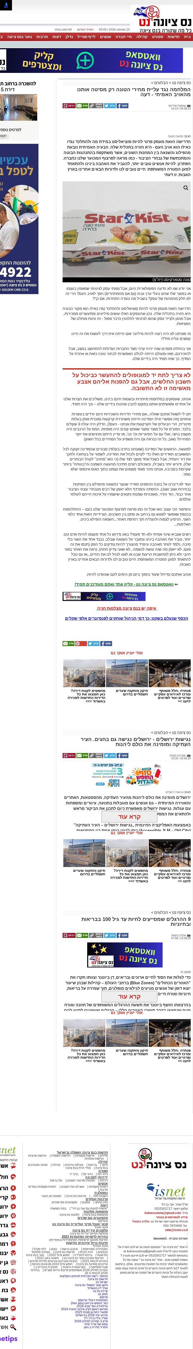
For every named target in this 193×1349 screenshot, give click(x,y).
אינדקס (103, 1221)
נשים (54, 1249)
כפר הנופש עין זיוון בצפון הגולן (89, 1303)
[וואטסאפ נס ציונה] (104, 596)
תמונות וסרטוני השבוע (81, 1180)
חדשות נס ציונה (64, 1252)
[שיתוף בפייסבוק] (122, 107)
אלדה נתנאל (140, 1221)
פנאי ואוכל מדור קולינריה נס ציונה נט (80, 1224)
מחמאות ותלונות (96, 1211)
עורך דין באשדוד (97, 1288)
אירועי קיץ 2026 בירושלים (92, 1315)
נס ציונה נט (181, 83)
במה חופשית (58, 1208)
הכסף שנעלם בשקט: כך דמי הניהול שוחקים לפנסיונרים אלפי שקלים (126, 618)
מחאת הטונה (175, 136)
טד (181, 971)
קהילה (142, 37)
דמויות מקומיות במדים (42, 1186)
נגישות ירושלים (174, 792)
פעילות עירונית (74, 1165)
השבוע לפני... (99, 1196)
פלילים (104, 1155)
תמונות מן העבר (51, 1196)
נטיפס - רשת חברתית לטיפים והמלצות (84, 1276)
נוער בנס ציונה (19, 37)
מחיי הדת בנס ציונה (78, 1168)
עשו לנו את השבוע (72, 1186)
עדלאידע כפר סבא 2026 (92, 1306)
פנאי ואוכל (101, 1227)
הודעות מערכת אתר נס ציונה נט (83, 1258)
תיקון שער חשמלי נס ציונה (91, 1285)
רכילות (104, 1180)
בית (187, 37)
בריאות (92, 1165)
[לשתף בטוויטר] (109, 107)
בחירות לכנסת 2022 (94, 1261)
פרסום (103, 1297)
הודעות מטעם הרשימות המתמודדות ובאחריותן (78, 1240)
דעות (57, 37)
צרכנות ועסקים (97, 1199)
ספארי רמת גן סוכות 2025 (91, 1312)
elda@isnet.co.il (176, 1230)
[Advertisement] (125, 125)
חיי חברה (124, 37)
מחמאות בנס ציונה (95, 1214)
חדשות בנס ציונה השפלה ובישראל (82, 1152)
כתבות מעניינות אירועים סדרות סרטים (53, 1261)
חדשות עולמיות (94, 1158)
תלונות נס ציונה (69, 1214)
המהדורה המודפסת (95, 1249)
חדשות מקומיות (85, 1155)
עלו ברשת (56, 1180)
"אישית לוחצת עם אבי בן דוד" (89, 1208)
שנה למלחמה (99, 1267)
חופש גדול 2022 (59, 1255)
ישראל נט (101, 1282)
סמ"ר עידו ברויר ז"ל (96, 1318)
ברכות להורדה (83, 1255)
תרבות (42, 37)
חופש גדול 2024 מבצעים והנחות (52, 1264)
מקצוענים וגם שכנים (64, 1202)
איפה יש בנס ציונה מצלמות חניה (126, 608)
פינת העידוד (100, 1246)
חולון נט (102, 1294)
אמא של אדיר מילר (96, 1324)
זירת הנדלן (86, 1252)
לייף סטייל (86, 37)
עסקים (86, 1202)
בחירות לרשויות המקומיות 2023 (85, 1237)
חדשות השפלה (60, 1155)
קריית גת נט (100, 1291)
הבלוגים (161, 83)
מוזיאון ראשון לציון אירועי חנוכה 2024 (84, 1309)
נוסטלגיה (101, 1193)
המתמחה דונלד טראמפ (93, 1300)
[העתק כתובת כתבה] (95, 107)
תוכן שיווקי (101, 1202)
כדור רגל (102, 1174)
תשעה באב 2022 (48, 1258)
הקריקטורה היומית (74, 1267)
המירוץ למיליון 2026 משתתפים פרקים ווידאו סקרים (75, 1270)
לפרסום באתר (63, 29)
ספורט (157, 37)
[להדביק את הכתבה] (80, 645)
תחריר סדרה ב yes (96, 1327)
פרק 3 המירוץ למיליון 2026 (91, 1321)
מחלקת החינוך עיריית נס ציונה (89, 1233)
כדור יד (73, 1174)
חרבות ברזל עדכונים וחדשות (87, 1243)
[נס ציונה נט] (159, 1173)
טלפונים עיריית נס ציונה (90, 1230)
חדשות (174, 37)
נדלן (69, 37)
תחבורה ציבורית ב (46, 1267)
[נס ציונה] (162, 32)
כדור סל (88, 1174)
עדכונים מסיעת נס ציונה (92, 1264)
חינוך (105, 1165)
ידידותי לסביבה (96, 1177)
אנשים (105, 37)
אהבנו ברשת (70, 1249)
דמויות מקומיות (98, 1186)
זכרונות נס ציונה (76, 1196)
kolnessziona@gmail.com (162, 1213)
